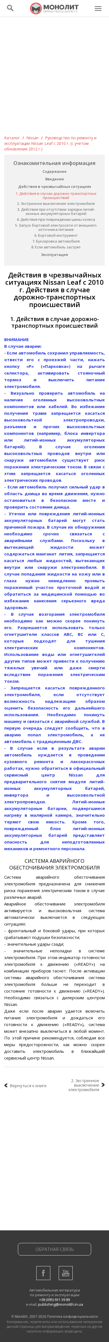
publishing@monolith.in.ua (60, 1304)
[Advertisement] (54, 77)
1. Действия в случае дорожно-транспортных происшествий (56, 195)
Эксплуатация (54, 254)
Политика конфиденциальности (72, 1316)
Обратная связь (54, 1249)
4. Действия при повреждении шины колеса (56, 219)
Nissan (32, 137)
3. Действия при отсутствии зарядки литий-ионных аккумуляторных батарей (56, 211)
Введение (54, 178)
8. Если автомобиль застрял (55, 247)
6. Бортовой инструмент (56, 235)
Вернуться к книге (28, 1085)
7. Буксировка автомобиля (56, 241)
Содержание (54, 171)
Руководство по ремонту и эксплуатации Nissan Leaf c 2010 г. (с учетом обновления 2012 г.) (50, 143)
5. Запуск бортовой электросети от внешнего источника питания (56, 227)
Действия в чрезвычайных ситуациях (54, 186)
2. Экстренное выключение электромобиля (56, 203)
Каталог (12, 137)
